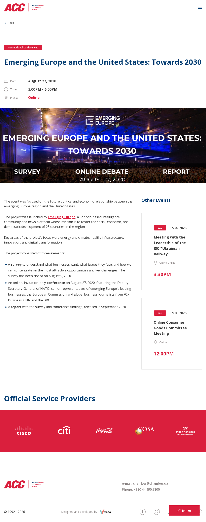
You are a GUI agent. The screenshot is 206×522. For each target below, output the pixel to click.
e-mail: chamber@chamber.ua (145, 483)
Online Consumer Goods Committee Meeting (170, 328)
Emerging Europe (61, 217)
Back (10, 23)
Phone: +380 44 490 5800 (141, 489)
